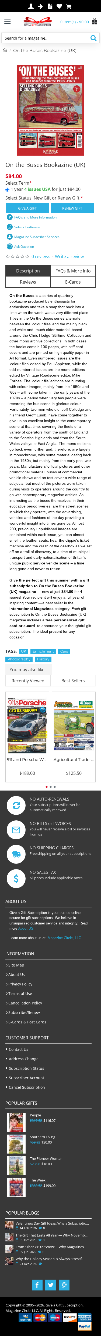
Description (28, 271)
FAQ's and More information (35, 217)
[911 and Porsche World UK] (27, 725)
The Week (38, 1180)
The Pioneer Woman (46, 1158)
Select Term (17, 183)
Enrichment (43, 651)
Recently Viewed (28, 681)
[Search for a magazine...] (93, 38)
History (43, 659)
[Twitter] (50, 1285)
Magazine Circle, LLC (64, 938)
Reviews (28, 282)
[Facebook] (37, 1285)
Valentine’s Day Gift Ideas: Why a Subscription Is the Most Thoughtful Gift (52, 1223)
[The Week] (16, 1187)
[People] (16, 1122)
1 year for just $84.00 (46, 189)
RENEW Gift (72, 208)
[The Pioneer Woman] (16, 1165)
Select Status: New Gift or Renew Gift (43, 198)
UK (23, 651)
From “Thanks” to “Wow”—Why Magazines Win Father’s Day (52, 1247)
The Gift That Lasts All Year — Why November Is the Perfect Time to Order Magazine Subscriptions (52, 1235)
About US (25, 928)
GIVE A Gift (27, 208)
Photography (19, 659)
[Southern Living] (16, 1144)
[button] (46, 787)
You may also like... (29, 670)
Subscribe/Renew (27, 227)
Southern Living (42, 1137)
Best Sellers (73, 681)
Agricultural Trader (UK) (74, 759)
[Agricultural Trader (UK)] (74, 725)
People (35, 1115)
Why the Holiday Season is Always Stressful (50, 1259)
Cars (64, 651)
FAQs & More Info (73, 271)
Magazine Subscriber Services (37, 237)
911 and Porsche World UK (27, 759)
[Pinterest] (64, 1285)
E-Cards (73, 282)
